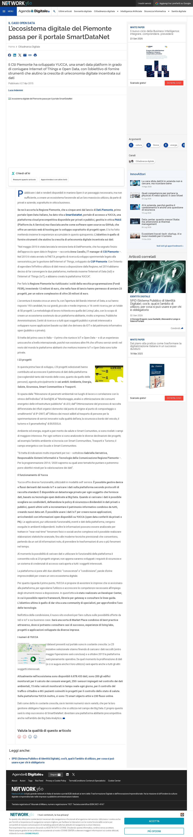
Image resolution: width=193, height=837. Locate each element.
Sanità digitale (179, 11)
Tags (30, 781)
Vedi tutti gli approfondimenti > (170, 246)
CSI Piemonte (111, 251)
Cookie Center (114, 781)
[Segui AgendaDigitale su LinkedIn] (67, 774)
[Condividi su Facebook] (9, 55)
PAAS (118, 219)
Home (11, 46)
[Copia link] (30, 55)
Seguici (53, 774)
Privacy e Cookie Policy (56, 781)
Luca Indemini (15, 90)
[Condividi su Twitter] (20, 55)
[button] (8, 11)
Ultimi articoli (65, 11)
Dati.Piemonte (104, 209)
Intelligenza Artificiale (131, 11)
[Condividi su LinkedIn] (14, 55)
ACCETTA (154, 821)
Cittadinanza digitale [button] (104, 11)
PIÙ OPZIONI (154, 831)
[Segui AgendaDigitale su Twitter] (73, 774)
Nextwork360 (18, 794)
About (14, 781)
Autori (22, 781)
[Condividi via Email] (25, 55)
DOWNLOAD (174, 83)
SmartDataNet (73, 214)
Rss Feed (39, 781)
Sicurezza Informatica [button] (155, 11)
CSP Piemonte (99, 261)
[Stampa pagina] (35, 55)
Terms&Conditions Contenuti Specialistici (87, 781)
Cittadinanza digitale (29, 46)
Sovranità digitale (83, 11)
